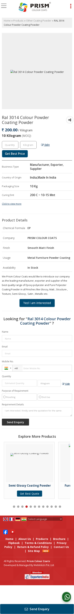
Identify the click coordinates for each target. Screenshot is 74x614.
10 (51, 506)
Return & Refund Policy (33, 547)
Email (5, 346)
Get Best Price (15, 154)
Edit (47, 145)
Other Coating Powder (38, 20)
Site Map (34, 551)
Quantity (6, 376)
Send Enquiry (39, 609)
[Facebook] (5, 531)
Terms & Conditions (38, 543)
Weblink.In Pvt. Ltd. (44, 565)
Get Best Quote (59, 493)
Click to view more (11, 203)
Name (5, 331)
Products (18, 20)
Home (7, 20)
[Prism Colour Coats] (34, 7)
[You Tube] (12, 531)
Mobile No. (8, 361)
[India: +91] (7, 368)
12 (60, 506)
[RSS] (46, 551)
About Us (24, 539)
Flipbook (14, 543)
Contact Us (61, 547)
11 (56, 506)
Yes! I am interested (37, 303)
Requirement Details (13, 404)
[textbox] (28, 145)
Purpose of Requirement (15, 391)
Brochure (59, 539)
